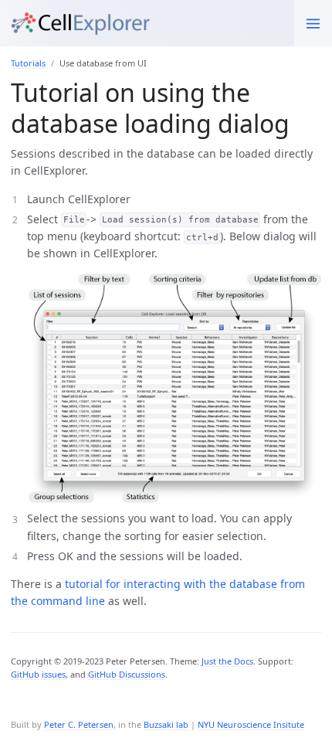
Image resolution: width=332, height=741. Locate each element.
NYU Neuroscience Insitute (251, 724)
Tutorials (28, 63)
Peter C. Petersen (78, 724)
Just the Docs (227, 661)
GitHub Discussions (126, 674)
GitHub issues (38, 674)
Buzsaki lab (166, 724)
